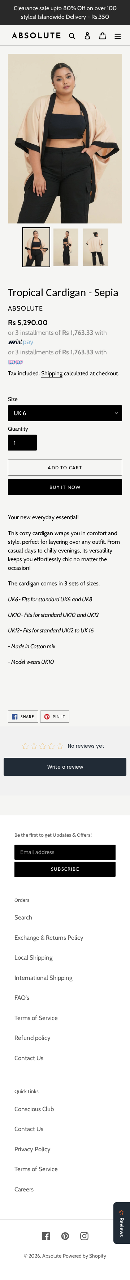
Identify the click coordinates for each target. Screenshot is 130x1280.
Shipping (51, 373)
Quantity (18, 429)
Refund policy (32, 1037)
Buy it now (65, 487)
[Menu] (117, 35)
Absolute (51, 1256)
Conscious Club (34, 1109)
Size (13, 399)
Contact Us (28, 1058)
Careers (24, 1189)
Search (23, 917)
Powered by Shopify (84, 1256)
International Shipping (43, 977)
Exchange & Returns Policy (48, 937)
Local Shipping (33, 957)
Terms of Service (36, 1017)
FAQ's (21, 997)
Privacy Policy (32, 1149)
